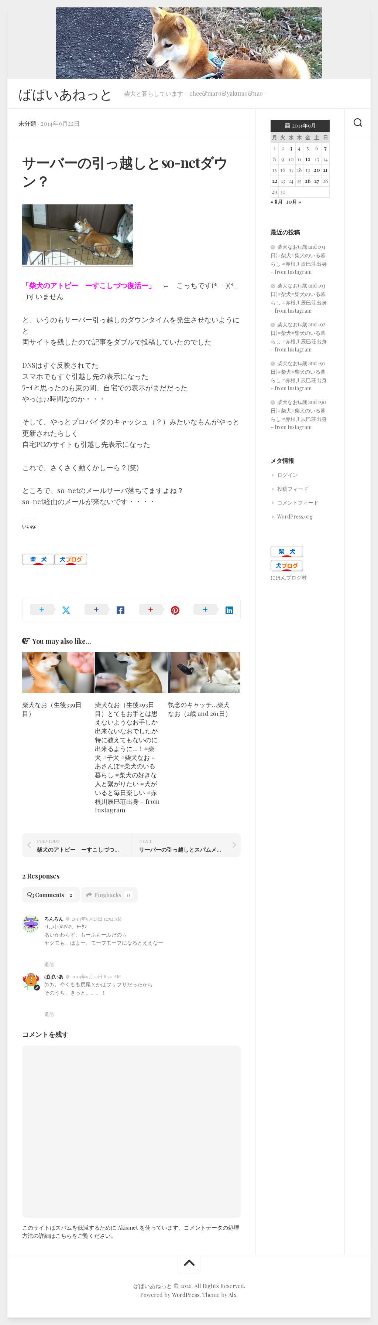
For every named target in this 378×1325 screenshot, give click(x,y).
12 (307, 159)
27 (316, 180)
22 (274, 180)
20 (317, 169)
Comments (53, 894)
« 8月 (277, 201)
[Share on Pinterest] (158, 610)
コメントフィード (298, 502)
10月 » (293, 201)
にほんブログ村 (289, 577)
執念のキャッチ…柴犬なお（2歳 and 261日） (199, 708)
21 (325, 169)
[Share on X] (50, 610)
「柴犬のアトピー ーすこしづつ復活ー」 (88, 285)
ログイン (287, 474)
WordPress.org (295, 516)
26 (308, 180)
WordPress (186, 1294)
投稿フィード (292, 488)
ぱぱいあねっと (65, 93)
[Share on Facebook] (104, 610)
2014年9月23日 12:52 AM (97, 918)
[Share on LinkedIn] (213, 610)
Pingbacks (112, 894)
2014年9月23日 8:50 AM (96, 976)
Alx (232, 1294)
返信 (49, 964)
